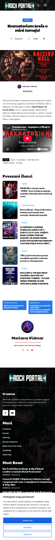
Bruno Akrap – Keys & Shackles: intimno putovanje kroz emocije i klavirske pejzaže (36, 212)
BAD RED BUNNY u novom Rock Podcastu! (27, 492)
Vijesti (27, 20)
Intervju (6, 475)
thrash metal (8, 163)
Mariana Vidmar (30, 86)
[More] (44, 38)
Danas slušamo (28, 205)
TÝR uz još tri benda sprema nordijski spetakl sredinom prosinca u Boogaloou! (34, 258)
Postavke (27, 527)
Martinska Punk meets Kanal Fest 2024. (14, 307)
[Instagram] (28, 350)
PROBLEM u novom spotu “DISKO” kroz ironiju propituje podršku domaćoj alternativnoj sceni (36, 192)
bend (13, 160)
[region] (27, 516)
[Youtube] (32, 350)
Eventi (24, 223)
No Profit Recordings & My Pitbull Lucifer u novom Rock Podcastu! (23, 470)
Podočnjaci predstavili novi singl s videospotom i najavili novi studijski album (40, 309)
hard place (21, 160)
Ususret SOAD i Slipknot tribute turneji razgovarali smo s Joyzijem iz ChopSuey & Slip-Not (27, 481)
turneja (19, 163)
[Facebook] (23, 350)
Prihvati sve (27, 520)
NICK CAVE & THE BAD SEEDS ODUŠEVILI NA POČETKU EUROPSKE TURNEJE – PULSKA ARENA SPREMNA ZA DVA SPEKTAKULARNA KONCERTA (34, 278)
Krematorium (33, 160)
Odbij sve (28, 534)
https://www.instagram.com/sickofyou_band (27, 342)
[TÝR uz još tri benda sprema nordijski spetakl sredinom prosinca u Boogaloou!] (10, 256)
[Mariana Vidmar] (20, 86)
